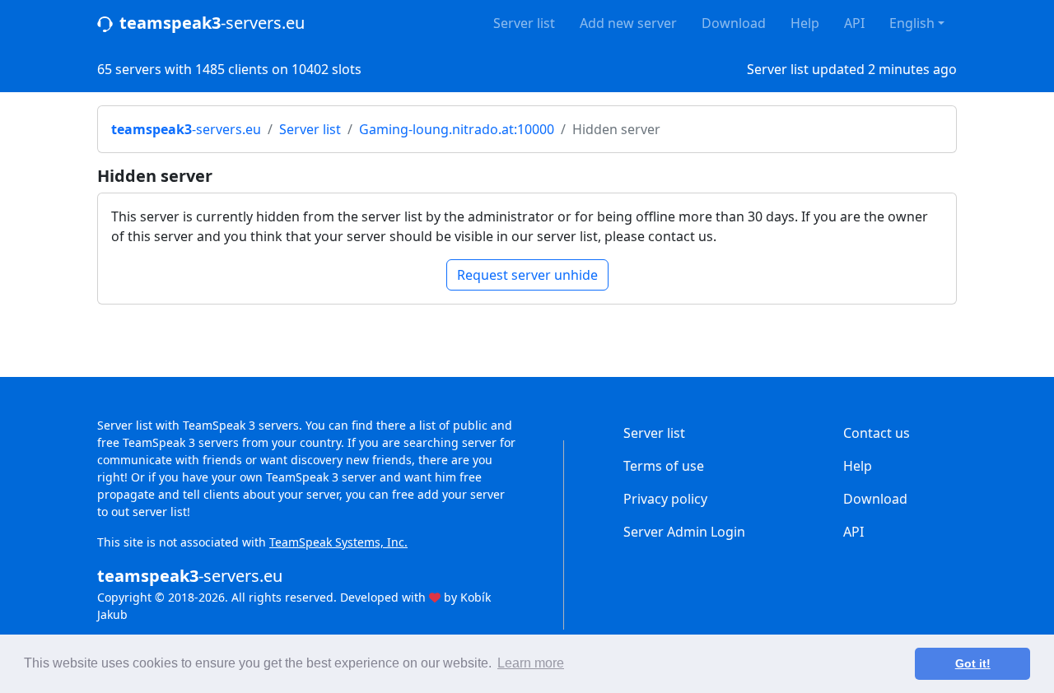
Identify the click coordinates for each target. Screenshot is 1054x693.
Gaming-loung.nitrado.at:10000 (456, 129)
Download (734, 23)
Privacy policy (665, 499)
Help (804, 23)
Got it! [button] (973, 663)
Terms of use (663, 466)
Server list (524, 23)
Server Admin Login (684, 532)
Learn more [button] (530, 663)
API (854, 23)
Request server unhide (527, 275)
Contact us (876, 433)
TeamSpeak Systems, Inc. (338, 542)
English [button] (912, 23)
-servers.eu (212, 23)
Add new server (628, 23)
